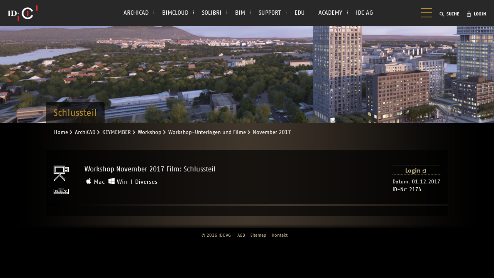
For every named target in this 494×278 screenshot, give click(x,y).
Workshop (149, 132)
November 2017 (272, 132)
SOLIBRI (212, 13)
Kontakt (280, 235)
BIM (240, 13)
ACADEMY (330, 13)
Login (480, 14)
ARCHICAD (136, 13)
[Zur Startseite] (23, 13)
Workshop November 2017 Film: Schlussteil (150, 169)
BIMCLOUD (175, 13)
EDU (299, 13)
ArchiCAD (85, 132)
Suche (453, 14)
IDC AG (364, 13)
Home (61, 132)
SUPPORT (270, 13)
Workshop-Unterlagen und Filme (207, 132)
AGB (241, 235)
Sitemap (258, 235)
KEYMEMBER (116, 132)
